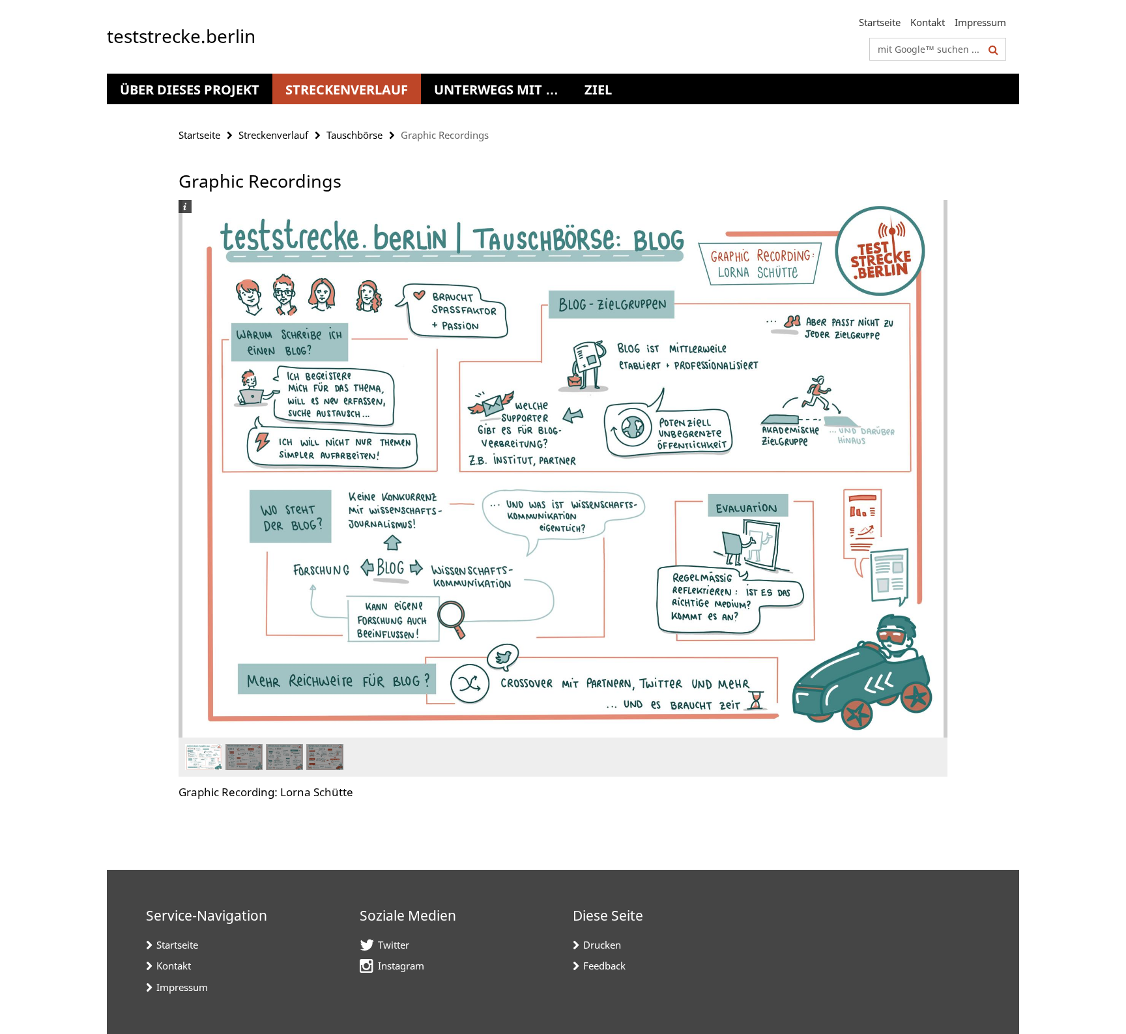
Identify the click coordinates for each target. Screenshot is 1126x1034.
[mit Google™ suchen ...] (993, 49)
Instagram (401, 965)
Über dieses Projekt (189, 89)
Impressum (980, 22)
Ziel (598, 89)
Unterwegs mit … (496, 89)
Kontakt (927, 22)
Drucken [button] (602, 944)
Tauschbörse (354, 134)
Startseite (880, 22)
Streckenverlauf (346, 89)
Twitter (393, 944)
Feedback (604, 965)
